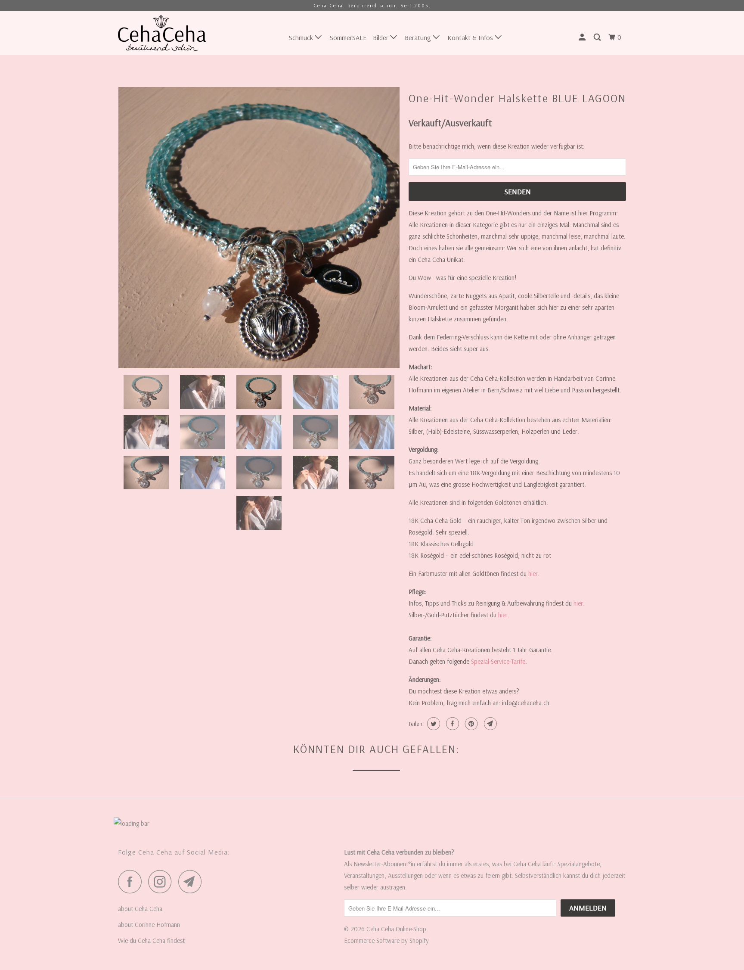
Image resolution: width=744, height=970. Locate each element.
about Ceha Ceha (140, 909)
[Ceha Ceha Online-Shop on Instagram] (162, 881)
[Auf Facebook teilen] (451, 723)
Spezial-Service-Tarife (498, 661)
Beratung (419, 37)
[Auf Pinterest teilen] (470, 723)
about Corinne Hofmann (149, 924)
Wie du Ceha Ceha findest (151, 940)
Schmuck (302, 37)
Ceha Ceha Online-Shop (396, 929)
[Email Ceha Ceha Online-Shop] (192, 881)
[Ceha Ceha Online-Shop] (162, 33)
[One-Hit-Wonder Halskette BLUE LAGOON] (259, 228)
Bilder (381, 37)
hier (503, 615)
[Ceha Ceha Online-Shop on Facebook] (132, 881)
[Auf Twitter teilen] (432, 723)
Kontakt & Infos (471, 37)
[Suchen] (598, 37)
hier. (533, 573)
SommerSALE (348, 37)
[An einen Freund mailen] (489, 723)
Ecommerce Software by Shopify (386, 940)
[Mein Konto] (583, 37)
